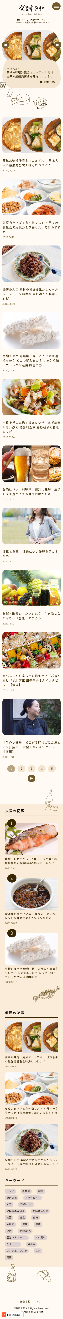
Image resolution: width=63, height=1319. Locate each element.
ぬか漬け (40, 1237)
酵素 (22, 1217)
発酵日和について (30, 1301)
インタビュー (32, 1197)
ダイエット (12, 1244)
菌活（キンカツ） (16, 1237)
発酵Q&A (25, 1231)
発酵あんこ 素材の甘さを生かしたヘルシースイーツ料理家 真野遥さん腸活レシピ (30, 294)
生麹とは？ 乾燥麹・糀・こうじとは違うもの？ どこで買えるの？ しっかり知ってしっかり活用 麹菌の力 (30, 360)
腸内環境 (11, 1197)
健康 (9, 1257)
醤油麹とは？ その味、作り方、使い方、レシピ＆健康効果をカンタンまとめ (31, 916)
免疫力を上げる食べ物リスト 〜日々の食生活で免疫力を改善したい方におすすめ (31, 227)
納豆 (9, 1217)
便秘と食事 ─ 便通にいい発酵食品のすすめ (30, 553)
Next (57, 45)
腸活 (9, 1231)
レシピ (10, 1191)
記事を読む (50, 82)
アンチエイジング (16, 1250)
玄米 (37, 1250)
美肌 (38, 1224)
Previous (5, 45)
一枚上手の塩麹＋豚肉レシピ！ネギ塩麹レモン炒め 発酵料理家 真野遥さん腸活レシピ (31, 427)
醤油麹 (31, 1244)
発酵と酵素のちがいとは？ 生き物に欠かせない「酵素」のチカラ (31, 615)
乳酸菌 (26, 1191)
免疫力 (10, 1224)
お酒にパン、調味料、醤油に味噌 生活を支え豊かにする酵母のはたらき (31, 491)
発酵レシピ (26, 1204)
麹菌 (40, 1191)
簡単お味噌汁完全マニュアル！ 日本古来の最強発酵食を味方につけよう (30, 74)
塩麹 (24, 1224)
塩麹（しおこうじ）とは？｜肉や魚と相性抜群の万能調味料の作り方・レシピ (31, 861)
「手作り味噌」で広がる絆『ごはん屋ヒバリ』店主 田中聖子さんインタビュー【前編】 (31, 747)
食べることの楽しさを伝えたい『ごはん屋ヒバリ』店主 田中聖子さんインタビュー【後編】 (31, 680)
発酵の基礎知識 (15, 1211)
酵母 (35, 1217)
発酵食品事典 (40, 1211)
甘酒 (9, 1204)
